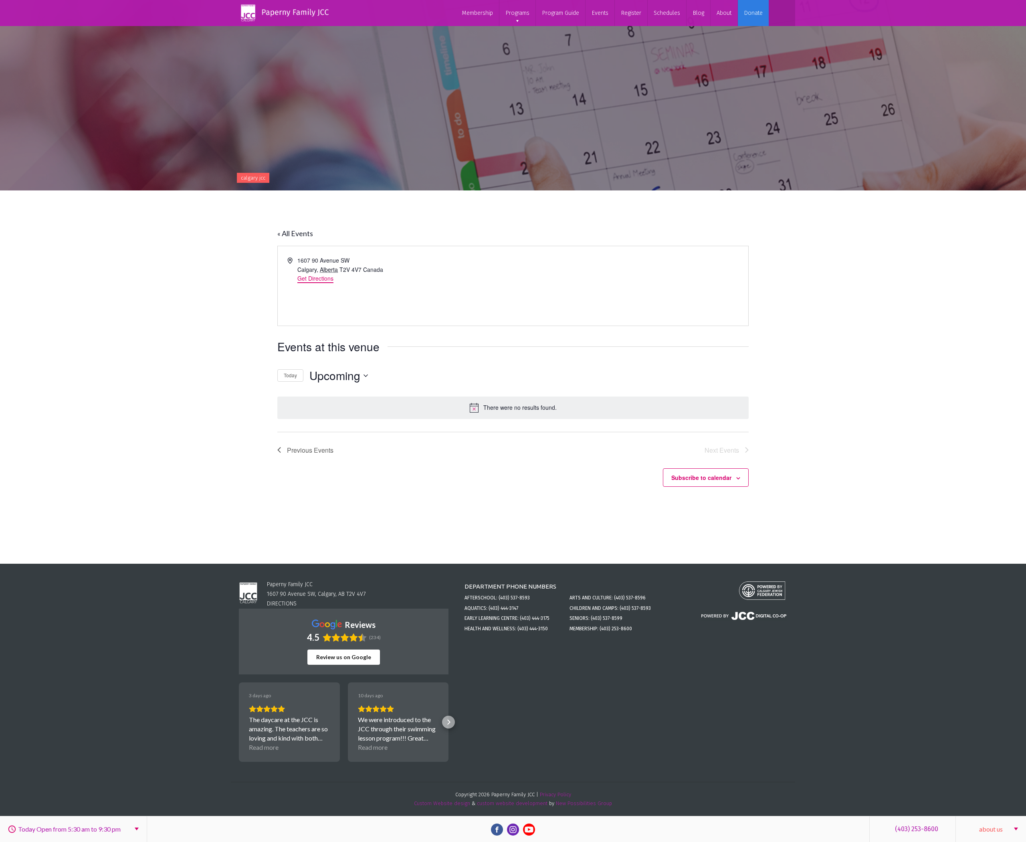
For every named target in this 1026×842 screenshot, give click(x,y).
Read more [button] (264, 747)
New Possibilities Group (584, 803)
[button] (238, 722)
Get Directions (315, 278)
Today (290, 375)
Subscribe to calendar (701, 478)
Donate (753, 13)
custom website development (512, 803)
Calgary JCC (253, 178)
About (724, 13)
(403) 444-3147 (503, 608)
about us (991, 829)
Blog (698, 13)
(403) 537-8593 (514, 598)
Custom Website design (442, 803)
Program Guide (560, 13)
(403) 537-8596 (630, 598)
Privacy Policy (555, 794)
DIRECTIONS (282, 603)
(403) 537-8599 (606, 618)
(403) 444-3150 (532, 629)
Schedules (667, 13)
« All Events (295, 233)
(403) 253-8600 (916, 829)
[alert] (513, 408)
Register (631, 13)
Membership (477, 13)
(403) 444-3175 (534, 618)
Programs (517, 13)
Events (600, 13)
